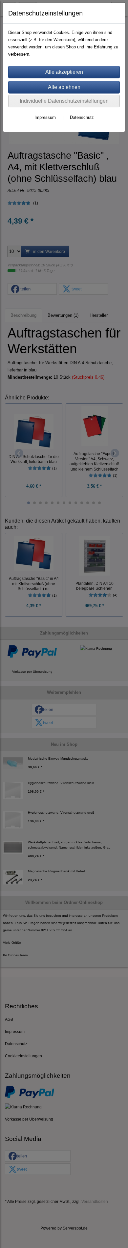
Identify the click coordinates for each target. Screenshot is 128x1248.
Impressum (45, 117)
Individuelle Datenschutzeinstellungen (64, 101)
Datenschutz (82, 117)
